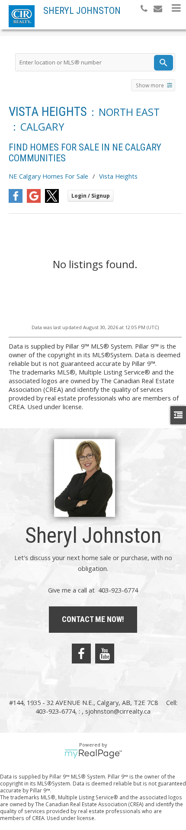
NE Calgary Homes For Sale (48, 176)
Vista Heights (118, 176)
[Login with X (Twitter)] (52, 200)
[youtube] (104, 653)
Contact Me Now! (93, 619)
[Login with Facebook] (15, 200)
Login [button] (90, 196)
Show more (150, 85)
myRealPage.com (93, 754)
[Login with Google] (34, 200)
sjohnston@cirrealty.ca (118, 711)
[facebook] (81, 653)
